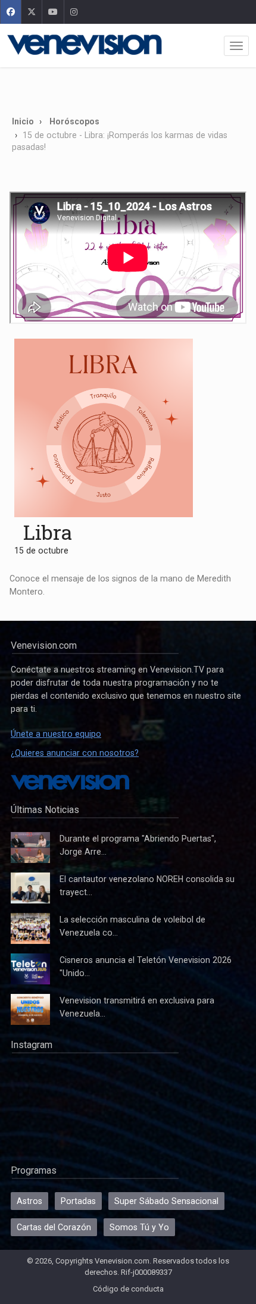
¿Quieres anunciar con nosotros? (75, 753)
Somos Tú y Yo (139, 1227)
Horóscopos (74, 121)
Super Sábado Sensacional (166, 1201)
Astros (29, 1201)
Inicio (23, 121)
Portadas (78, 1201)
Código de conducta (128, 1288)
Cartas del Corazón (54, 1227)
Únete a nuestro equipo (56, 734)
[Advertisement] (128, 87)
